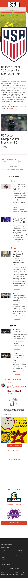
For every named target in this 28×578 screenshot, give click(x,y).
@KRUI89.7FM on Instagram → (14, 380)
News (3, 557)
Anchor (19, 555)
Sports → (15, 326)
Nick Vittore (5, 79)
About (3, 562)
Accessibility (23, 574)
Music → (15, 181)
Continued (10, 108)
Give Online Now (14, 568)
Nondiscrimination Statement (13, 574)
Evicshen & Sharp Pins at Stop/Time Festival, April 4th (19, 220)
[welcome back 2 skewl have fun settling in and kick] (14, 430)
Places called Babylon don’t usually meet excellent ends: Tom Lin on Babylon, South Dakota (18, 258)
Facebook (19, 552)
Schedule (4, 552)
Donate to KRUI (14, 523)
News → (15, 248)
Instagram (19, 550)
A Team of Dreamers (16, 330)
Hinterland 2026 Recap (5, 14)
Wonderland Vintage (14, 505)
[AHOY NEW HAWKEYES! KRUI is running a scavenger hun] (14, 403)
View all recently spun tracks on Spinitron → (14, 169)
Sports (3, 559)
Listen (3, 550)
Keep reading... (5, 111)
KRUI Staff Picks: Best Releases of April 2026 (19, 187)
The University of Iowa (9, 572)
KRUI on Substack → (14, 459)
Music (3, 555)
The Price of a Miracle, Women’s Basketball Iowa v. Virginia (19, 356)
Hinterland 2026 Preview (18, 14)
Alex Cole (4, 147)
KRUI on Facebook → (14, 451)
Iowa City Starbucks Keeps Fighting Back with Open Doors (19, 296)
